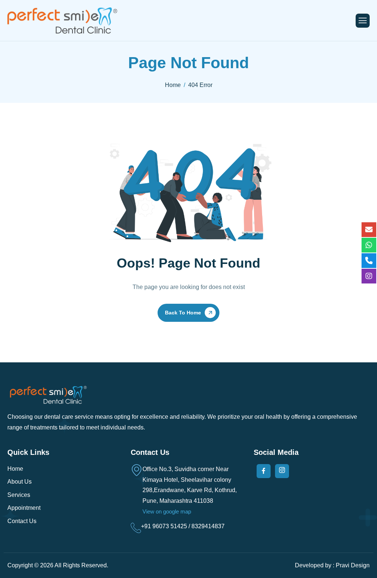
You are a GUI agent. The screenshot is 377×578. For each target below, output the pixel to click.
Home (15, 469)
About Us (19, 481)
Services (18, 495)
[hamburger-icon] (363, 21)
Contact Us (21, 521)
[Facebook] (264, 471)
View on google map (166, 511)
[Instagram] (282, 471)
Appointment (23, 508)
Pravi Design (353, 565)
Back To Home (183, 313)
